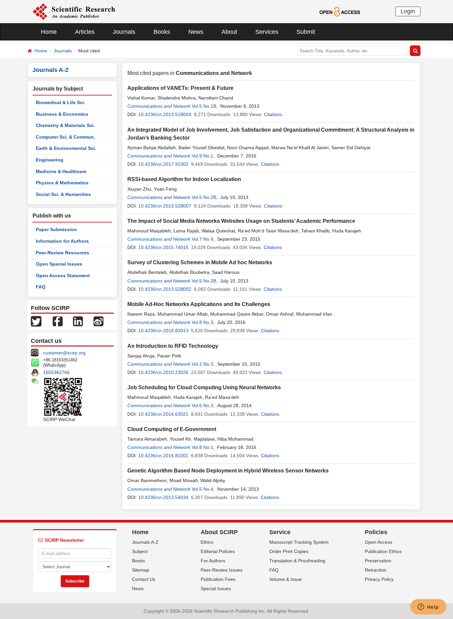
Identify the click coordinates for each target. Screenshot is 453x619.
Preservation (378, 560)
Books (162, 32)
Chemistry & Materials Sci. (65, 125)
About (229, 32)
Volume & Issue (285, 579)
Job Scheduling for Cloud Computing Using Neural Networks (204, 387)
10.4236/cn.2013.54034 (163, 497)
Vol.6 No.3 (202, 405)
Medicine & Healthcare (61, 171)
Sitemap (140, 570)
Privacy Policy (379, 579)
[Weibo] (98, 321)
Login (408, 11)
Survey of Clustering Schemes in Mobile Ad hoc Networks (199, 262)
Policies (376, 532)
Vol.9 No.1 (202, 155)
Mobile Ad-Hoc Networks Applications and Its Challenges (198, 304)
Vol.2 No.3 (202, 364)
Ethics (207, 542)
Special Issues (216, 588)
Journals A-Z (145, 542)
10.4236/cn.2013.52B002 (164, 289)
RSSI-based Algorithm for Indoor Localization (184, 179)
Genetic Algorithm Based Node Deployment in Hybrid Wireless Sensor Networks (228, 470)
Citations (273, 114)
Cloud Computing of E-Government (171, 429)
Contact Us (143, 579)
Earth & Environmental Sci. (66, 148)
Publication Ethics (383, 551)
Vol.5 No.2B (204, 197)
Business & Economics (62, 114)
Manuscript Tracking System (299, 542)
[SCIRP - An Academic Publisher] (73, 11)
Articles (85, 32)
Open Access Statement (63, 275)
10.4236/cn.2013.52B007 (164, 206)
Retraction (375, 570)
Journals (124, 32)
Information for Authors (62, 241)
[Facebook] (58, 321)
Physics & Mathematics (62, 182)
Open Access (378, 542)
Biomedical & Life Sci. (60, 102)
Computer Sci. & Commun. (65, 137)
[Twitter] (36, 321)
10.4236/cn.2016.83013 (163, 330)
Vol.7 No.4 (202, 239)
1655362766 (56, 372)
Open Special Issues (59, 264)
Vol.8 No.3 (202, 322)
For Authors (213, 560)
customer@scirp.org (64, 352)
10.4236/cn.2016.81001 (163, 455)
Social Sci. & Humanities (63, 194)
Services (266, 32)
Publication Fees (218, 579)
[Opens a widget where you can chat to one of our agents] (428, 607)
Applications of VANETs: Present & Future (180, 88)
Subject (140, 551)
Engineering (49, 159)
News (195, 32)
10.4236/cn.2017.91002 (163, 164)
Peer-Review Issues (221, 570)
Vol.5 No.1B (204, 106)
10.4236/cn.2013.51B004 (164, 114)
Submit (305, 32)
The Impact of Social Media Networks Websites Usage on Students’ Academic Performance (241, 221)
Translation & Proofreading (297, 560)
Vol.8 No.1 (202, 447)
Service (280, 532)
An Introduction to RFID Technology (172, 346)
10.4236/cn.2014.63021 (163, 414)
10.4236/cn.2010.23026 (163, 372)
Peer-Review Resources (62, 252)
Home (49, 32)
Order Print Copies (288, 551)
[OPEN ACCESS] (339, 11)
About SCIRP (219, 532)
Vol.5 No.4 (202, 489)
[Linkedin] (78, 321)
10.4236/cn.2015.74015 (163, 247)
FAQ (40, 286)
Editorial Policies (218, 551)
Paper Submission (56, 229)
